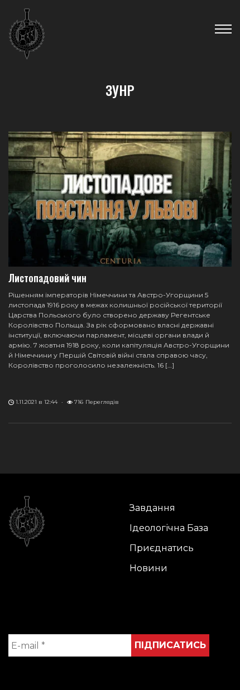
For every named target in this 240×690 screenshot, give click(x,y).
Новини (148, 568)
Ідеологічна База (168, 528)
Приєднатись (161, 548)
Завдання (152, 508)
